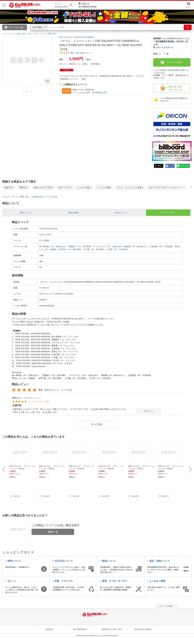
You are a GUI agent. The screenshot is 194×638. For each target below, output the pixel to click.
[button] (183, 187)
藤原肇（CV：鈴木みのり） (136, 246)
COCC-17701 (45, 234)
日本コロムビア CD (42, 187)
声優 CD (23, 187)
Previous (3, 469)
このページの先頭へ (166, 606)
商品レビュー (121, 212)
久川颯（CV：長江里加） (94, 249)
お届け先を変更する (164, 47)
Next (190, 469)
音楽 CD (8, 187)
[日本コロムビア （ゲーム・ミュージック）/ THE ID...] (22, 452)
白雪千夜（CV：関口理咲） (70, 249)
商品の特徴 (73, 212)
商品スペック (26, 212)
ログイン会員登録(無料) (61, 5)
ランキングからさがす (86, 31)
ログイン (36, 32)
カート (188, 7)
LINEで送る (184, 166)
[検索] (188, 27)
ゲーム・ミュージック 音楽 (129, 187)
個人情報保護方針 (80, 629)
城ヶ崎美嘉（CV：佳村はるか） (53, 246)
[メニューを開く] (3, 5)
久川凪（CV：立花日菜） (118, 249)
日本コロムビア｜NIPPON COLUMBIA (76, 37)
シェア (171, 166)
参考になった (149, 411)
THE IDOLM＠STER (48, 228)
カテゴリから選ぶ (17, 27)
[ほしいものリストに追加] (47, 81)
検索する (53, 531)
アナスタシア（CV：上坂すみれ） (108, 246)
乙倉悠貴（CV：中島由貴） (162, 246)
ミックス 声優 (103, 187)
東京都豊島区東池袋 (88, 5)
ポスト (160, 166)
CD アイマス (64, 187)
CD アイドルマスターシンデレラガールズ (167, 187)
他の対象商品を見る (99, 93)
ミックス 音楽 (83, 187)
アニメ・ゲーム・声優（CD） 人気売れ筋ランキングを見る (30, 197)
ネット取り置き (134, 31)
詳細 (83, 79)
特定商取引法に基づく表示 (111, 629)
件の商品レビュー (83, 53)
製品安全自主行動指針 (143, 629)
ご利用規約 (49, 629)
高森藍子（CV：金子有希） (80, 246)
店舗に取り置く (175, 88)
